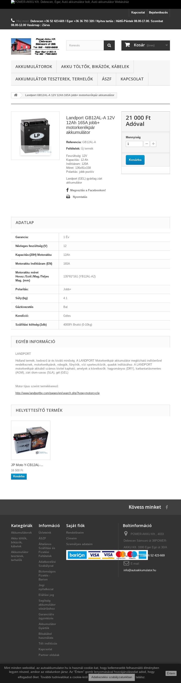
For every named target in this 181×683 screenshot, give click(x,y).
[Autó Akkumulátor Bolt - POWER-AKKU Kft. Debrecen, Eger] (35, 46)
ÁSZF (106, 79)
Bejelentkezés (158, 12)
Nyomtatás (80, 197)
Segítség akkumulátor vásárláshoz (47, 604)
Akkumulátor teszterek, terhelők (54, 79)
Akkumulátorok (33, 66)
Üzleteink (45, 532)
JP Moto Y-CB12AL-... (27, 465)
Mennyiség (133, 137)
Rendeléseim (75, 532)
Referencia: (73, 142)
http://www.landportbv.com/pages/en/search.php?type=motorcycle (57, 393)
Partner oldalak (49, 655)
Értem (171, 673)
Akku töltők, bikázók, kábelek (95, 66)
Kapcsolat (138, 12)
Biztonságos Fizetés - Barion (47, 575)
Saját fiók (75, 525)
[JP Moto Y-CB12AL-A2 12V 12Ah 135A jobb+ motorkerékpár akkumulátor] (30, 440)
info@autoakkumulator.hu (140, 570)
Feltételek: (73, 148)
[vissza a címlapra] (15, 95)
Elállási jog (46, 595)
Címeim (71, 538)
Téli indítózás (48, 643)
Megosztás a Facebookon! (88, 190)
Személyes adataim (79, 544)
